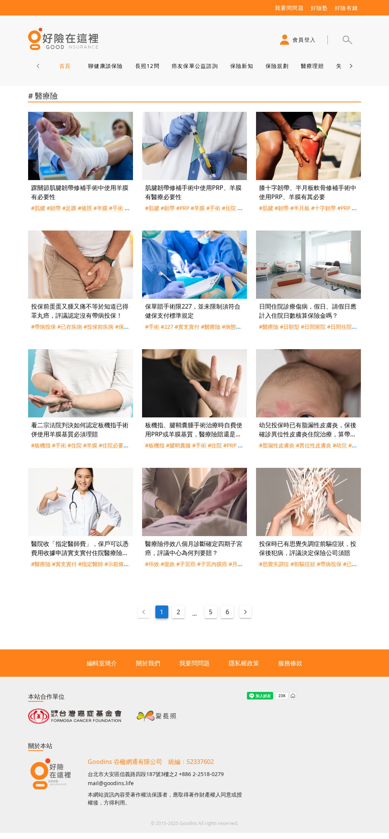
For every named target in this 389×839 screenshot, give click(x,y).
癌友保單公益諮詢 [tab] (195, 65)
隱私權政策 (244, 663)
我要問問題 (194, 663)
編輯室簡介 (102, 663)
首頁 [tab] (65, 65)
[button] (347, 40)
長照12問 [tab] (147, 65)
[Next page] (245, 612)
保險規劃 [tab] (277, 65)
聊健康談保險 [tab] (105, 65)
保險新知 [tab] (241, 65)
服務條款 (290, 663)
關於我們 (148, 663)
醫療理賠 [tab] (312, 65)
